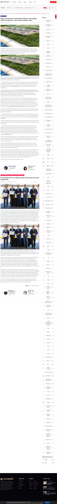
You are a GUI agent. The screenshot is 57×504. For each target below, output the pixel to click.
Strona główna (21, 481)
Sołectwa (31, 484)
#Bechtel (3, 175)
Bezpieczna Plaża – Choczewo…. (50, 484)
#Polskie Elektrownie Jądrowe (18, 175)
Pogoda (35, 488)
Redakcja (20, 486)
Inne (30, 481)
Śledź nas (52, 459)
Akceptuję (47, 502)
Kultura (31, 486)
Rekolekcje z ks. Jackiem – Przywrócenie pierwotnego (32, 166)
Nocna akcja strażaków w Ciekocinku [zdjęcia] (12, 166)
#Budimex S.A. (8, 175)
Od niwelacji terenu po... (18, 7)
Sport (35, 481)
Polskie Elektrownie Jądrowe (51, 482)
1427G (52, 7)
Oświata (35, 486)
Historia (31, 488)
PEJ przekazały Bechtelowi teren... (28, 7)
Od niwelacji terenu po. (51, 489)
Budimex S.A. (51, 486)
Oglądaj (53, 462)
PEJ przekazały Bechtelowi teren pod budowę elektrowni (11, 291)
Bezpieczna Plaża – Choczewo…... (8, 7)
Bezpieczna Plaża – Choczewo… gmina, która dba (31, 291)
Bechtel (48, 486)
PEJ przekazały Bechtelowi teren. (51, 494)
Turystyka (35, 484)
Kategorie (3, 7)
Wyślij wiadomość (21, 484)
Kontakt (20, 488)
